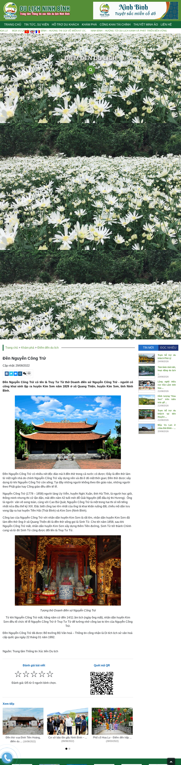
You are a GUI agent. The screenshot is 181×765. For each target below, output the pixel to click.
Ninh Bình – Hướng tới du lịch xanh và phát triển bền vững (82, 30)
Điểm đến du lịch (48, 347)
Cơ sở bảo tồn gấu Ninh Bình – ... (67, 737)
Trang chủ (12, 24)
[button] (66, 749)
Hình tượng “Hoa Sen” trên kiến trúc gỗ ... (167, 399)
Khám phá (27, 347)
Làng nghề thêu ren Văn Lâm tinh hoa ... (167, 384)
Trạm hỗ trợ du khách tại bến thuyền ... (167, 413)
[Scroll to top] (171, 761)
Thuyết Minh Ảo (145, 24)
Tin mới (148, 347)
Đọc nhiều (168, 347)
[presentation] (5, 723)
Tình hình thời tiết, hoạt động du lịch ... (167, 370)
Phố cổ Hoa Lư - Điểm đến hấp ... (112, 737)
